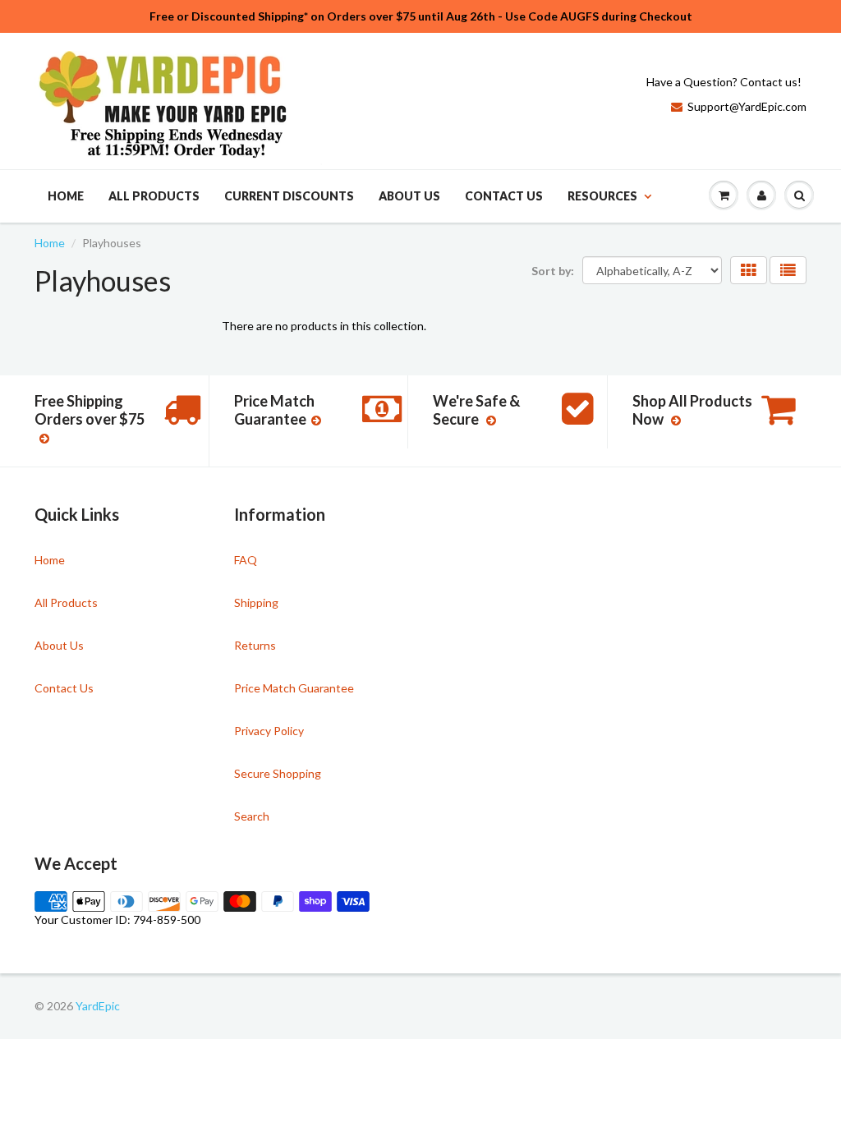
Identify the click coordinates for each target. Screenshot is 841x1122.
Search (251, 816)
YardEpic (98, 1006)
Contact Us (504, 196)
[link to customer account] (761, 195)
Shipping (256, 602)
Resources (602, 196)
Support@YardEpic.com (747, 106)
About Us (409, 196)
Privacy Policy (269, 731)
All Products (154, 196)
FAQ (245, 560)
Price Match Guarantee (294, 688)
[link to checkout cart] (723, 195)
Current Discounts (289, 196)
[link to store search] (799, 195)
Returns (255, 645)
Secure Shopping (277, 773)
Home (66, 196)
